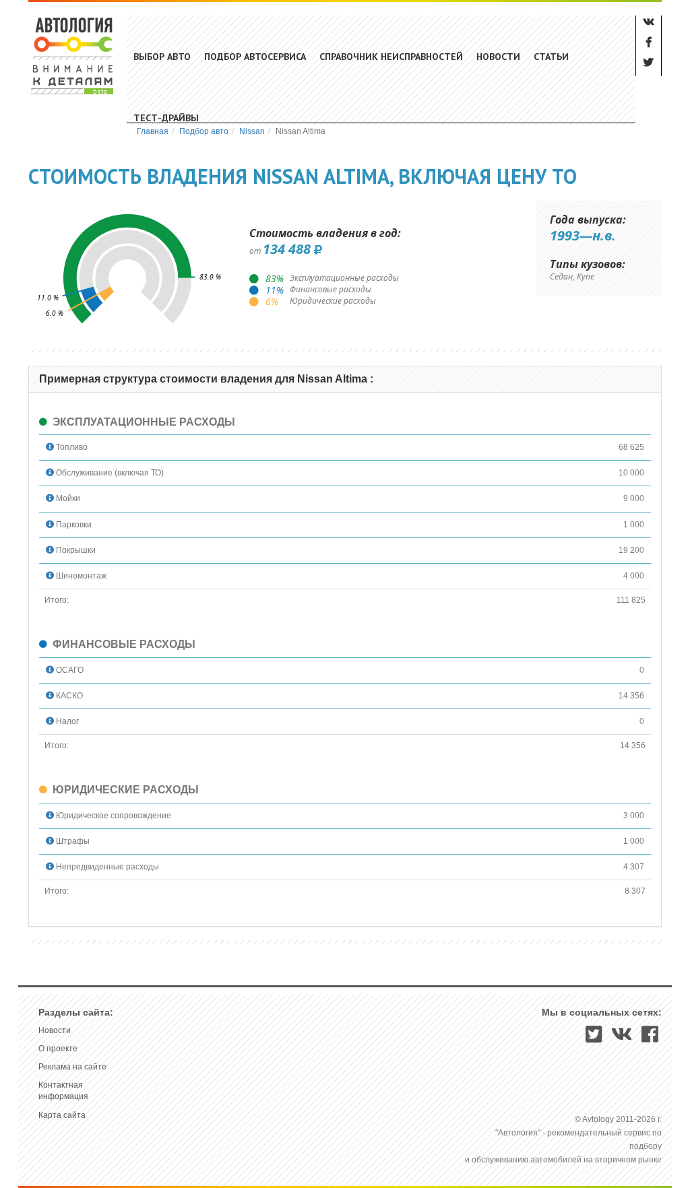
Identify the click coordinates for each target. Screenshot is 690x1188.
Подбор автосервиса (255, 57)
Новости (498, 57)
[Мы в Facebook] (649, 1038)
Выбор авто (162, 57)
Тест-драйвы (166, 118)
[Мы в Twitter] (594, 1038)
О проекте (57, 1048)
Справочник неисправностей (391, 57)
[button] (50, 447)
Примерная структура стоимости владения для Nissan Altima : (206, 379)
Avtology (72, 55)
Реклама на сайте (72, 1066)
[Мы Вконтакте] (622, 1038)
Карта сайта (62, 1115)
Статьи (551, 57)
